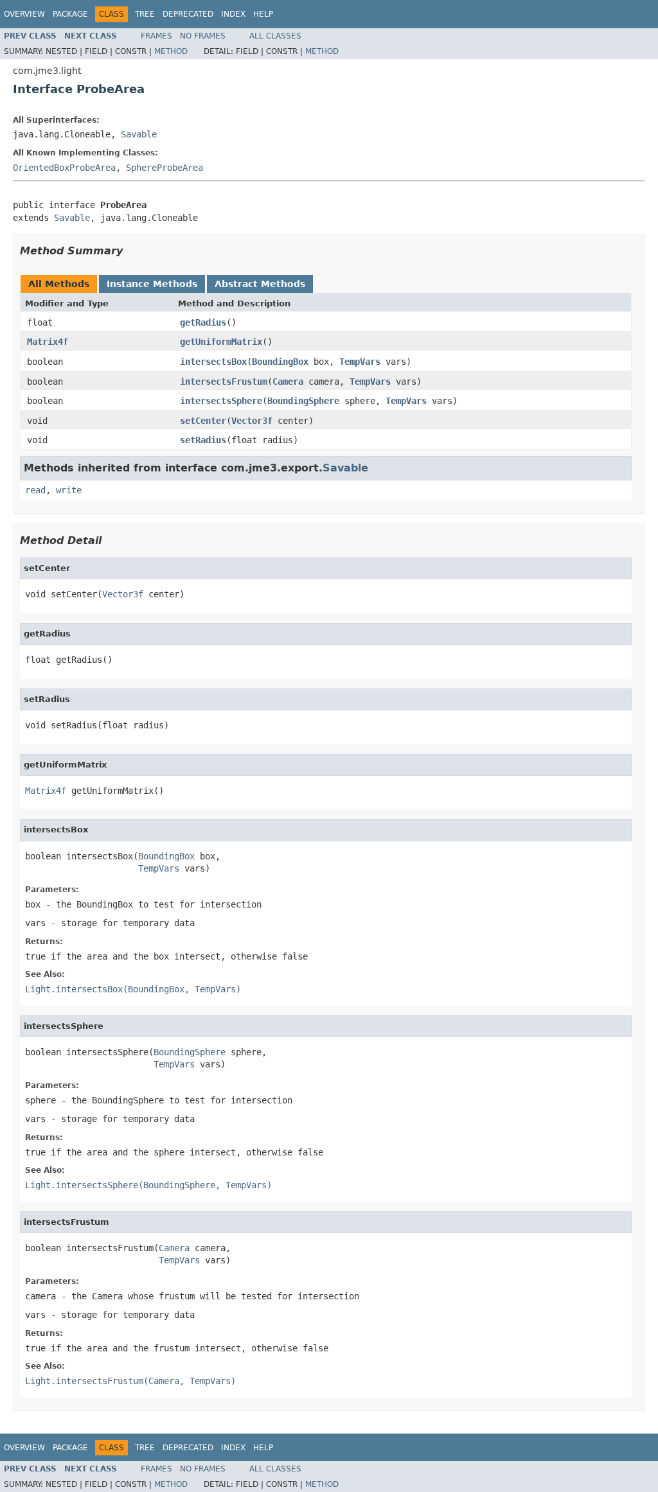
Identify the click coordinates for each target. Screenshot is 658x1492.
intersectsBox (213, 361)
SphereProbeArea (164, 167)
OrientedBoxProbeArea (64, 167)
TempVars (359, 361)
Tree (145, 14)
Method (171, 51)
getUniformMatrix (221, 342)
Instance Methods (152, 284)
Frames (156, 35)
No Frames (203, 35)
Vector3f (251, 421)
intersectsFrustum (223, 381)
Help (263, 14)
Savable (139, 134)
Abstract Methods (260, 284)
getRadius (203, 322)
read (35, 490)
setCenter (203, 421)
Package (70, 14)
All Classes (275, 35)
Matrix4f (47, 342)
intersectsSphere (221, 401)
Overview (24, 14)
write (69, 490)
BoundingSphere (303, 401)
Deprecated (188, 14)
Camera (287, 381)
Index (233, 14)
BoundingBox (280, 361)
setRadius (203, 440)
